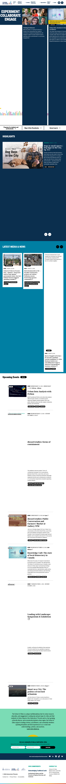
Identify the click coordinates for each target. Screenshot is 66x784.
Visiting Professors (29, 28)
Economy (49, 350)
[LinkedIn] (53, 756)
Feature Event (31, 406)
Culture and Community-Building (14, 414)
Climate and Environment (39, 483)
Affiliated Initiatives (20, 2)
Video (46, 166)
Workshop (37, 406)
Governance (27, 284)
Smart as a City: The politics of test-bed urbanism (37, 691)
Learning (27, 2)
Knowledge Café (31, 576)
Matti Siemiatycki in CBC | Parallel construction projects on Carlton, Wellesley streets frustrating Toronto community (32, 275)
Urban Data (52, 24)
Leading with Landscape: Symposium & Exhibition (39, 615)
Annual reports (54, 128)
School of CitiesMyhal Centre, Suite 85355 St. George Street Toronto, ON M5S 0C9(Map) (55, 772)
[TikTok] (59, 756)
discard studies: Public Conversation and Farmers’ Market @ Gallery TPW (38, 522)
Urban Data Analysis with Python (39, 392)
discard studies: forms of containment (39, 443)
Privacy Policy (13, 776)
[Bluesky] (62, 756)
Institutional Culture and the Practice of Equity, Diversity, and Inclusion (36, 775)
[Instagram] (56, 756)
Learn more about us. (33, 729)
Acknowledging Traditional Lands (37, 770)
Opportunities (43, 2)
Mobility (6, 284)
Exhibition (30, 483)
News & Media (48, 2)
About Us (14, 2)
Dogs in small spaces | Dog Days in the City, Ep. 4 (53, 148)
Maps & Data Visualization (31, 128)
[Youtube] (49, 756)
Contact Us (5, 776)
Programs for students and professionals (11, 128)
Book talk (30, 703)
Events (55, 2)
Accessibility (21, 776)
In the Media (6, 282)
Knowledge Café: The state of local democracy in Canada (40, 555)
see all (23, 377)
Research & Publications (33, 2)
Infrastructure (51, 166)
